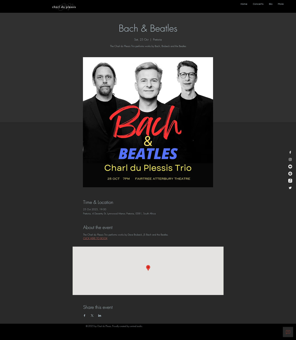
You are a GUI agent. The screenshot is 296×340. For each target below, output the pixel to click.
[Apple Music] (290, 181)
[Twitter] (290, 188)
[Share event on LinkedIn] (99, 315)
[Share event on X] (92, 315)
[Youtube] (290, 166)
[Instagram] (290, 159)
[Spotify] (290, 174)
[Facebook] (290, 152)
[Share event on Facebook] (84, 315)
